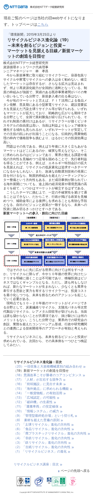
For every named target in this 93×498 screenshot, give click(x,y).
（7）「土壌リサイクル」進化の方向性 (42, 424)
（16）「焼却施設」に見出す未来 (38, 384)
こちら (42, 24)
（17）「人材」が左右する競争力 (38, 379)
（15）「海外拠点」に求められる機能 (41, 388)
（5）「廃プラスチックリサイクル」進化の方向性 (50, 433)
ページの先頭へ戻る (75, 471)
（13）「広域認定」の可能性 (35, 397)
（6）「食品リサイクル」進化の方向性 (42, 429)
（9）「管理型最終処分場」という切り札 (44, 415)
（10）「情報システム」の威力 (36, 411)
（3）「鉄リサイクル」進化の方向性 (40, 442)
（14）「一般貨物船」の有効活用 (38, 393)
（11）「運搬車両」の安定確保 (36, 406)
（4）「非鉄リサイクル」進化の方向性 (42, 438)
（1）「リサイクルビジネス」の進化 (40, 451)
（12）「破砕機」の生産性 (33, 402)
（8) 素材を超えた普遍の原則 (37, 420)
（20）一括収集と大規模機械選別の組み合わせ (48, 366)
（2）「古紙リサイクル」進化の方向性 (42, 447)
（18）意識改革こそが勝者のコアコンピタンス (48, 375)
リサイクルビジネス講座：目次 (36, 464)
